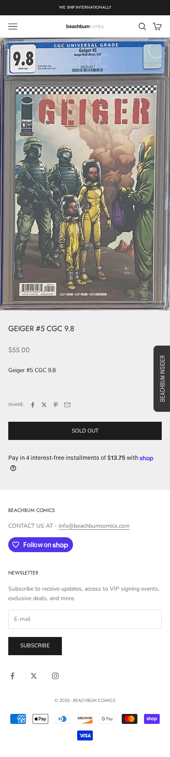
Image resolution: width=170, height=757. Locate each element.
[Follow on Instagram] (55, 676)
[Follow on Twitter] (34, 676)
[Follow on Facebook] (12, 676)
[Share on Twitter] (44, 404)
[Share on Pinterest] (55, 404)
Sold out (85, 431)
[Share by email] (67, 404)
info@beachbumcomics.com (94, 526)
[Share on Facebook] (32, 404)
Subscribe (35, 645)
